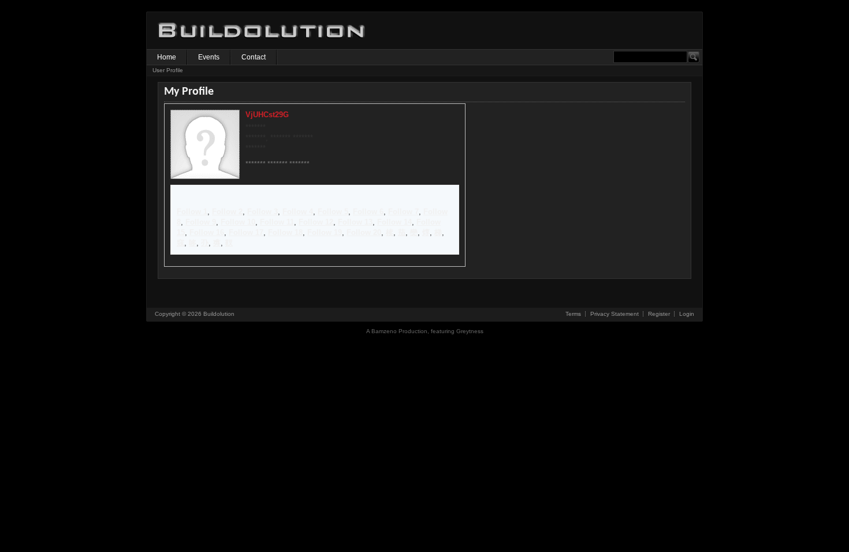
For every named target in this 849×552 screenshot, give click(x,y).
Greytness (469, 331)
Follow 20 (364, 232)
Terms (573, 314)
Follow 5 (333, 211)
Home (166, 57)
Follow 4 (297, 211)
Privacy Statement (614, 314)
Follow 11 (277, 222)
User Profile (167, 70)
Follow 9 (200, 222)
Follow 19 (324, 232)
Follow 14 (394, 222)
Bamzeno (384, 331)
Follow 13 (355, 222)
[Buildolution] (262, 46)
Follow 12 (316, 222)
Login (686, 314)
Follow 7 (403, 211)
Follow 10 (238, 222)
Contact (253, 57)
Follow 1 (192, 211)
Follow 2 (227, 211)
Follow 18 (285, 232)
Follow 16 (206, 232)
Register (659, 314)
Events (208, 57)
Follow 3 (262, 211)
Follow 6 (368, 211)
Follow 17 (246, 232)
